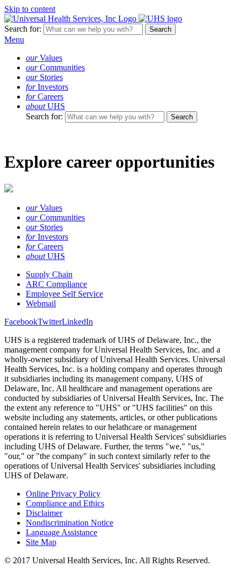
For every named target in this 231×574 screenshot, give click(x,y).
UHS (45, 106)
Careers (44, 96)
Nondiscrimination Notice (69, 522)
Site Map (41, 542)
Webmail (41, 303)
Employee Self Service (64, 293)
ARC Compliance (56, 284)
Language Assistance (61, 532)
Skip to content (29, 8)
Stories (44, 77)
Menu (14, 39)
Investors (47, 86)
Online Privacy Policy (63, 493)
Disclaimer (44, 513)
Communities (55, 67)
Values (44, 57)
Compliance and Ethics (65, 503)
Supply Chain (49, 274)
